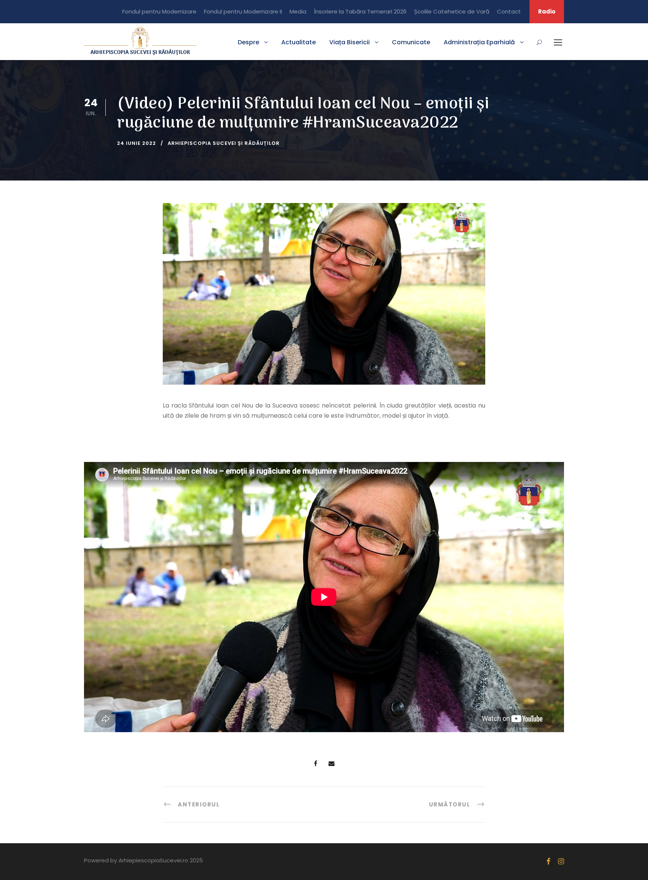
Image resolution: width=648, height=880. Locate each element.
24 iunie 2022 (136, 143)
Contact (509, 11)
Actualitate (298, 42)
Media (298, 11)
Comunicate (411, 42)
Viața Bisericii (349, 42)
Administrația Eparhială (479, 42)
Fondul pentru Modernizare (159, 11)
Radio (546, 11)
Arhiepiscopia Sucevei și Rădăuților (224, 143)
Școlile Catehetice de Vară (451, 11)
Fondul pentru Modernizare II (243, 11)
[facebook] (548, 861)
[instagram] (561, 861)
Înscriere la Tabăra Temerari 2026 (360, 11)
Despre (248, 42)
